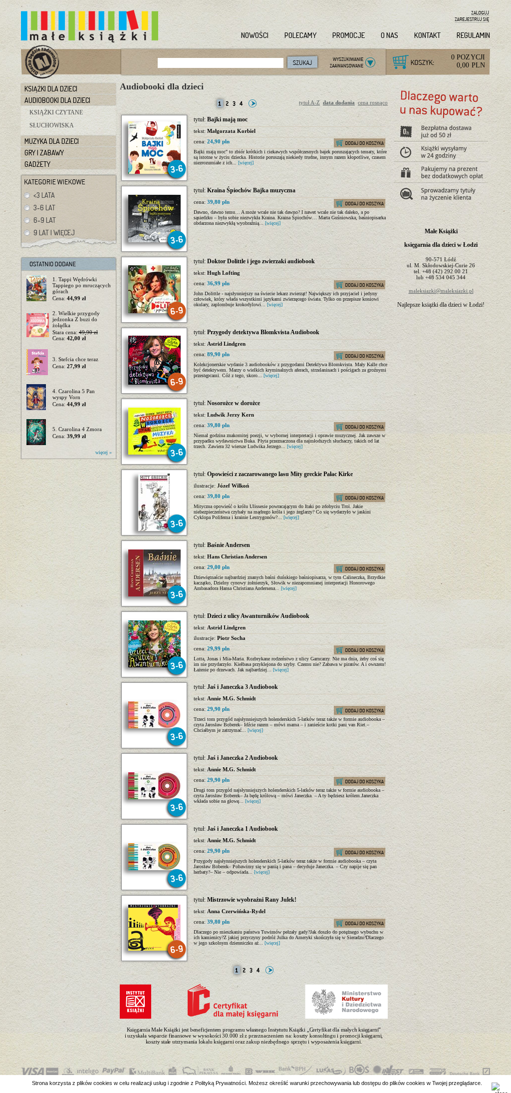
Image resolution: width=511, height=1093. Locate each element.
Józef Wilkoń (233, 486)
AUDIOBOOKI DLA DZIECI (57, 100)
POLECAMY (300, 35)
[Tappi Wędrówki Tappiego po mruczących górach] (37, 288)
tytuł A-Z (309, 102)
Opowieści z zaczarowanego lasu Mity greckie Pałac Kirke (280, 474)
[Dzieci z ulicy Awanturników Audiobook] (154, 665)
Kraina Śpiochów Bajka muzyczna (251, 190)
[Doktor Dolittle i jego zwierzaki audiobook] (154, 311)
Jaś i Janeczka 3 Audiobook (242, 686)
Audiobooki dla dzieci (162, 86)
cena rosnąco (373, 102)
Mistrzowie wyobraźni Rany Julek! (251, 899)
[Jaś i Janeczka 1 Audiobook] (154, 868)
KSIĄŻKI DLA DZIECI (50, 88)
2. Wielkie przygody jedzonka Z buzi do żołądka (76, 319)
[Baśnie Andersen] (154, 594)
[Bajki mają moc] (154, 172)
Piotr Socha (231, 638)
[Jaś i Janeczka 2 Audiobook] (154, 797)
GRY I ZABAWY (44, 152)
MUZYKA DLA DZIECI (51, 141)
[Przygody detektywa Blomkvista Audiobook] (154, 383)
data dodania (339, 102)
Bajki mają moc (227, 119)
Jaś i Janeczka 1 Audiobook (242, 828)
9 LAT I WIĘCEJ (54, 232)
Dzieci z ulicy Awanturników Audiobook (258, 615)
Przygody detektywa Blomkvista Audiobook (263, 332)
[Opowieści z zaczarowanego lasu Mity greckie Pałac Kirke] (154, 529)
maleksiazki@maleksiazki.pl (441, 291)
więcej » (103, 452)
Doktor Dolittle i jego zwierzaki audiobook (261, 261)
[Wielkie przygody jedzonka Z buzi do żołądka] (37, 325)
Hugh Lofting (223, 273)
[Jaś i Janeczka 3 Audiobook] (154, 726)
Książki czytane (56, 112)
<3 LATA (44, 195)
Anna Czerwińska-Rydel (236, 911)
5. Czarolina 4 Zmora (77, 429)
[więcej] (246, 162)
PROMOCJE (348, 35)
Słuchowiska (51, 125)
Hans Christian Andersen (237, 556)
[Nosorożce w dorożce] (154, 453)
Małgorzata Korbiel (231, 131)
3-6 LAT (44, 207)
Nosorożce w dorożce (233, 403)
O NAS (389, 35)
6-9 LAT (44, 220)
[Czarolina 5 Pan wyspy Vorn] (37, 397)
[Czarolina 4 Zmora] (37, 432)
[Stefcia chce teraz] (37, 362)
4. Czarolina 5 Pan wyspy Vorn (73, 394)
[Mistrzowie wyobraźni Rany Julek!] (154, 949)
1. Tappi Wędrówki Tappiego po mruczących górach (81, 285)
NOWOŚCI (254, 35)
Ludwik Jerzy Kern (230, 415)
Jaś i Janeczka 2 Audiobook (242, 757)
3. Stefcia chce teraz (75, 359)
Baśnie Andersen (228, 545)
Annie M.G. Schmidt (231, 698)
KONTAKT (427, 35)
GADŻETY (37, 164)
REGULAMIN (473, 35)
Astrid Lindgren (226, 344)
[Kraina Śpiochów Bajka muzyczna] (154, 240)
